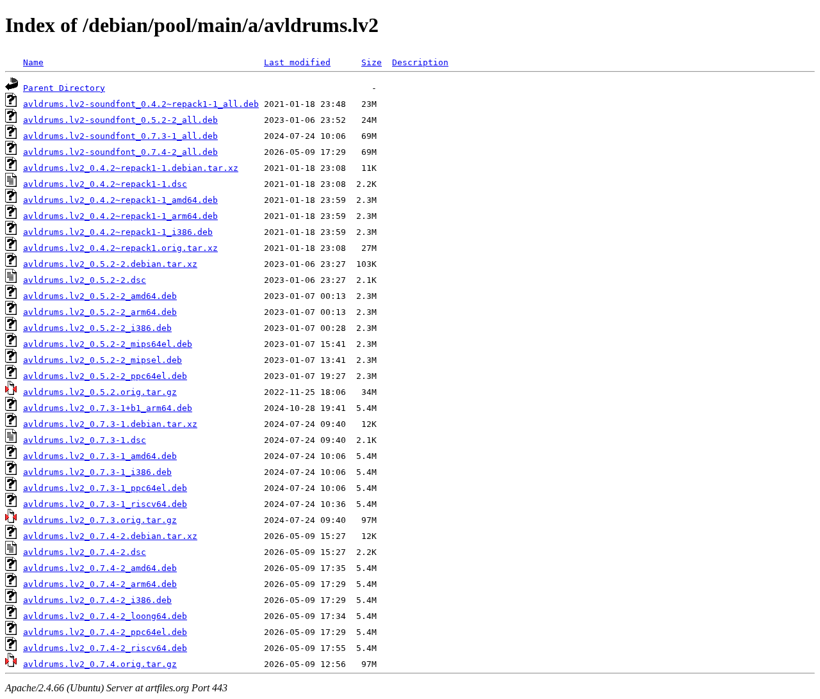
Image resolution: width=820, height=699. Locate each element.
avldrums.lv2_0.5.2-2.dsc (84, 280)
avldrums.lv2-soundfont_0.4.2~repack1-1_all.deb (141, 104)
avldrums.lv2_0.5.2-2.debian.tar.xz (110, 264)
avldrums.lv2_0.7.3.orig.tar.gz (100, 520)
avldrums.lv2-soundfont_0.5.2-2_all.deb (120, 120)
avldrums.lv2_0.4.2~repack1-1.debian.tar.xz (130, 168)
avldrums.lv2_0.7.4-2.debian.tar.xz (110, 536)
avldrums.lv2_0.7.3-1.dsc (84, 440)
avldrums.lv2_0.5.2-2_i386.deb (97, 328)
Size (371, 62)
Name (33, 62)
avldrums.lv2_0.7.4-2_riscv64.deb (105, 648)
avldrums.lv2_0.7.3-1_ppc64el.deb (105, 488)
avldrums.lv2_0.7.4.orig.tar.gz (100, 664)
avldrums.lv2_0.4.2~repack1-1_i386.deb (118, 232)
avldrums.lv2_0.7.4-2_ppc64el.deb (105, 632)
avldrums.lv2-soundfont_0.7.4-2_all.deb (120, 152)
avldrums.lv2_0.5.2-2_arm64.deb (100, 312)
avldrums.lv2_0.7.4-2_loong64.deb (105, 616)
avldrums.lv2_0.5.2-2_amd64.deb (100, 296)
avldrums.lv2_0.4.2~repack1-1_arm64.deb (120, 216)
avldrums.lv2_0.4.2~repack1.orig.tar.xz (120, 248)
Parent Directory (64, 88)
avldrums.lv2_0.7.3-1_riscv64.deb (105, 504)
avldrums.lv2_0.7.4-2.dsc (84, 552)
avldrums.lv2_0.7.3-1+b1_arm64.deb (107, 408)
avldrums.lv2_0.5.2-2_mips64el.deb (107, 344)
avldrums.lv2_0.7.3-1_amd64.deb (100, 456)
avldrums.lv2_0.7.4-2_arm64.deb (100, 584)
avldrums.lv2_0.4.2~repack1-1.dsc (105, 184)
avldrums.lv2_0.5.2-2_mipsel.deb (102, 360)
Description (420, 62)
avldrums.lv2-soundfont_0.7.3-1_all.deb (120, 136)
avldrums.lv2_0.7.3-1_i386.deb (97, 472)
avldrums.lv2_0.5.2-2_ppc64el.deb (105, 376)
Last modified (297, 62)
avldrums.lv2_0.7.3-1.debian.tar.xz (110, 424)
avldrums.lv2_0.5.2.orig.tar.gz (100, 392)
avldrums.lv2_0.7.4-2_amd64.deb (100, 568)
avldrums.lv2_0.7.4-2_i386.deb (97, 600)
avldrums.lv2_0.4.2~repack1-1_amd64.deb (120, 200)
